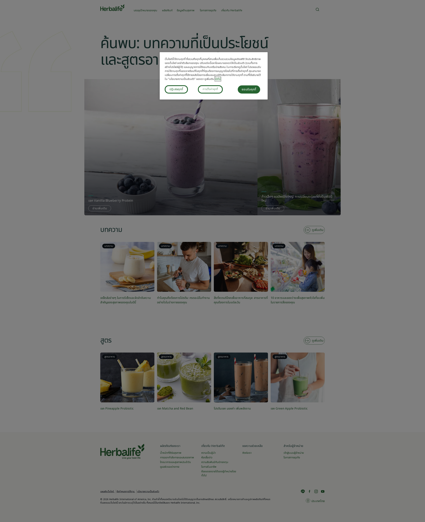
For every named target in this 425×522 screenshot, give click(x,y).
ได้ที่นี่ (218, 79)
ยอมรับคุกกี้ (249, 89)
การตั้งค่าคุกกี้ (210, 89)
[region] (214, 76)
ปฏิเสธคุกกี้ (176, 89)
